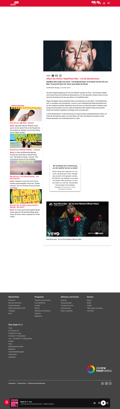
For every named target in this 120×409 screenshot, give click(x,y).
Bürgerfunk (38, 316)
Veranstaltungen (66, 303)
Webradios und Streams (42, 311)
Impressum (12, 357)
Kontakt (11, 341)
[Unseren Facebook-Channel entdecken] (106, 383)
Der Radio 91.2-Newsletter (17, 336)
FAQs (10, 344)
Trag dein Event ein (67, 305)
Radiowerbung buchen (15, 346)
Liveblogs (11, 311)
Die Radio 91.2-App (14, 333)
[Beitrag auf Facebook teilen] (53, 76)
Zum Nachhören (40, 303)
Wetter (89, 303)
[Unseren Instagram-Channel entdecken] (110, 383)
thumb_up (107, 403)
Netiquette (11, 349)
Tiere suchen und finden (95, 308)
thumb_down (99, 403)
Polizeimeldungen (14, 305)
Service (89, 300)
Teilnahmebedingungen (16, 352)
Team (10, 328)
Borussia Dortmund (14, 303)
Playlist (37, 308)
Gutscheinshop (66, 308)
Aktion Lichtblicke (66, 311)
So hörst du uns (13, 331)
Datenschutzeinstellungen (36, 383)
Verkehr (89, 305)
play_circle (103, 403)
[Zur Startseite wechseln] (14, 3)
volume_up (94, 403)
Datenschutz (12, 354)
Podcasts (38, 313)
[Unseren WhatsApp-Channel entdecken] (102, 383)
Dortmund (11, 300)
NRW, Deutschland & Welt (16, 308)
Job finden (90, 311)
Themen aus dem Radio (42, 300)
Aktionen (64, 300)
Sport (10, 313)
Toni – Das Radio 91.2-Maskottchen (20, 338)
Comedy (37, 305)
